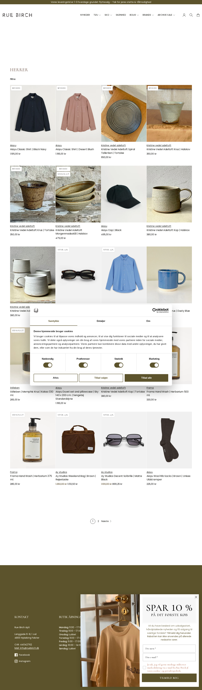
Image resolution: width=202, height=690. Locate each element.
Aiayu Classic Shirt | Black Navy (28, 149)
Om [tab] (148, 321)
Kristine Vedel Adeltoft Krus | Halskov (168, 149)
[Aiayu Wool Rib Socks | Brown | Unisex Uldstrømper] (169, 440)
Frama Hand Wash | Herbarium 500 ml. (168, 393)
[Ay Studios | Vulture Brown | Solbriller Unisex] (78, 275)
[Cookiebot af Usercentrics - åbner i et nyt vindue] (155, 310)
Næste (105, 521)
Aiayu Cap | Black (111, 230)
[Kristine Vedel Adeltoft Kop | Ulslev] (32, 275)
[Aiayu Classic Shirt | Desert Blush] (78, 113)
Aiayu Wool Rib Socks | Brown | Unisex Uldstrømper (168, 477)
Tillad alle (146, 377)
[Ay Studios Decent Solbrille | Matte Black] (123, 440)
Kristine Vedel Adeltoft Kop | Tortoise (123, 391)
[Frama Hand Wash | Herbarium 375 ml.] (32, 440)
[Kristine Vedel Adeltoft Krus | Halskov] (169, 113)
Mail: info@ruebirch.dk (27, 648)
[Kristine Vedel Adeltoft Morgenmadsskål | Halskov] (78, 194)
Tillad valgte (101, 377)
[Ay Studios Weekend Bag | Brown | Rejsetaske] (78, 440)
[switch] (83, 365)
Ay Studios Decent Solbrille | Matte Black (121, 477)
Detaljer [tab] (101, 321)
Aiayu (13, 145)
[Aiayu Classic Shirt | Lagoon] (123, 275)
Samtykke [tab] (53, 321)
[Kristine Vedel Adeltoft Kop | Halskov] (169, 194)
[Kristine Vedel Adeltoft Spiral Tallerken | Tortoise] (123, 113)
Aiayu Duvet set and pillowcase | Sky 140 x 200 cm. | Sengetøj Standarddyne (77, 395)
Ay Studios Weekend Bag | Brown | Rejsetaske (76, 477)
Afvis (56, 377)
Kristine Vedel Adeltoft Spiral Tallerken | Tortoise (118, 151)
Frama (150, 387)
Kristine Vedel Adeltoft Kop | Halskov (168, 230)
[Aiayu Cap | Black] (123, 194)
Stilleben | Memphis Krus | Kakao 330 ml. (31, 393)
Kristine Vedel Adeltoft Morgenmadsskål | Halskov (71, 231)
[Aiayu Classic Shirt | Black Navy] (32, 113)
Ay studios (61, 472)
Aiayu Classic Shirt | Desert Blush (75, 149)
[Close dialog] (196, 597)
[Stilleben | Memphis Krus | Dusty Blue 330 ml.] (169, 275)
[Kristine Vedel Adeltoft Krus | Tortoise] (32, 194)
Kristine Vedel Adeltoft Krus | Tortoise (32, 230)
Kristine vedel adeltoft (113, 145)
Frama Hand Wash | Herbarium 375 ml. (31, 477)
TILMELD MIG (169, 678)
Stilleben (15, 387)
